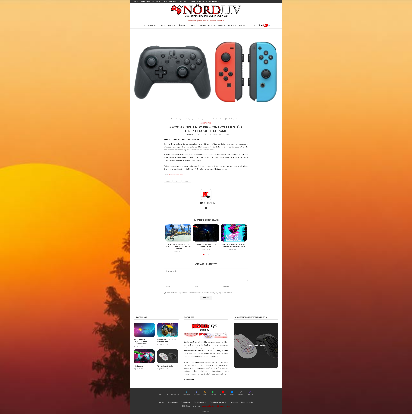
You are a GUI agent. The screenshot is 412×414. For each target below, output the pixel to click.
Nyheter (242, 25)
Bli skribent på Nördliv (187, 1)
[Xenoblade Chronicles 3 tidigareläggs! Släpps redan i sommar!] (178, 233)
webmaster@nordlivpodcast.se (215, 406)
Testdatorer (156, 1)
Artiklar (231, 25)
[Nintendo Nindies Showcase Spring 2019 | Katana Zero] (234, 233)
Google (168, 181)
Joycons (176, 181)
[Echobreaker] (144, 356)
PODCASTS (152, 25)
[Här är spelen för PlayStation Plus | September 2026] (144, 330)
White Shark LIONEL (165, 366)
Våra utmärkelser (170, 1)
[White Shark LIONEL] (168, 356)
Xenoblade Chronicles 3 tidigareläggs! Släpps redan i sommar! (178, 246)
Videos (252, 25)
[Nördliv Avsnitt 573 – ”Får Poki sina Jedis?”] (168, 330)
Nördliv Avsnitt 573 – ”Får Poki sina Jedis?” (166, 341)
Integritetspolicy (212, 1)
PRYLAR (170, 25)
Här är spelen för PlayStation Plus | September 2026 (140, 342)
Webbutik (200, 1)
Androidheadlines (176, 175)
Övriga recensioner (206, 25)
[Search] (259, 25)
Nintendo (186, 181)
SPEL (162, 25)
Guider (220, 25)
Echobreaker (139, 366)
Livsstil (193, 25)
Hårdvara (181, 25)
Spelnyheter (192, 119)
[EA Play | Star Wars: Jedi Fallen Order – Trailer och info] (206, 233)
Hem (143, 25)
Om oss (136, 1)
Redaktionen (145, 1)
